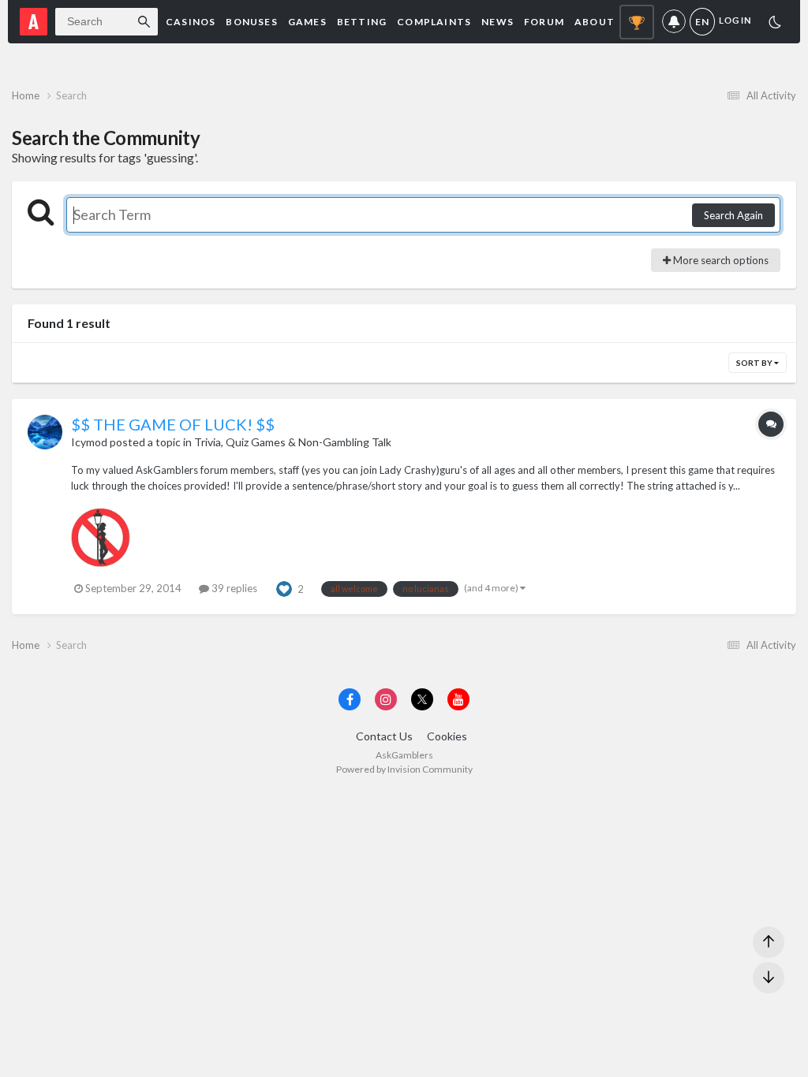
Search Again (733, 215)
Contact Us (384, 736)
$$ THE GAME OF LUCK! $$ (173, 424)
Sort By (755, 362)
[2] (775, 24)
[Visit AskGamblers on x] (422, 699)
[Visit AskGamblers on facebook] (350, 699)
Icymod (89, 442)
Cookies (447, 736)
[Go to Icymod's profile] (45, 432)
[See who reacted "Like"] (284, 587)
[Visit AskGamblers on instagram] (386, 699)
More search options (720, 260)
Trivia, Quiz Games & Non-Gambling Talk (292, 442)
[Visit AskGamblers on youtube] (458, 699)
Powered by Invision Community (404, 769)
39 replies (233, 588)
